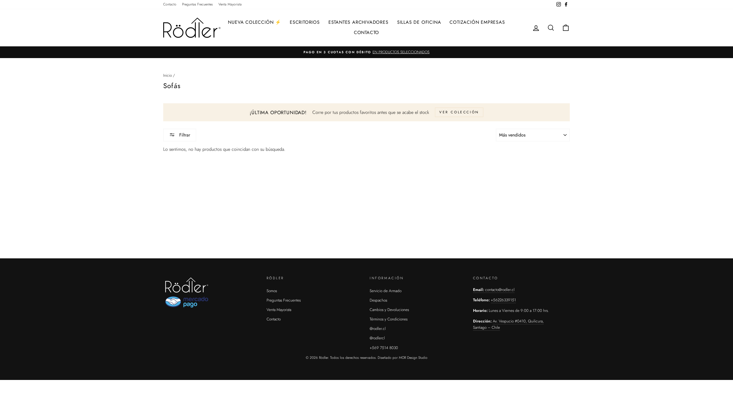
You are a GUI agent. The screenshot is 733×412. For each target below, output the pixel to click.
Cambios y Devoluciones (389, 309)
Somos (272, 291)
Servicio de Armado (385, 291)
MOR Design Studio (413, 357)
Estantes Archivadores (358, 22)
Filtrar (184, 135)
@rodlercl (377, 338)
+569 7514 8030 (384, 347)
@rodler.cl (378, 328)
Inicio (167, 75)
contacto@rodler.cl (500, 289)
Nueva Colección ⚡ (254, 22)
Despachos (378, 300)
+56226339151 (503, 300)
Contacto (169, 4)
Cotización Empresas (477, 22)
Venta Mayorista (230, 4)
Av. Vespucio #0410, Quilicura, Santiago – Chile (508, 324)
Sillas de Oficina (419, 22)
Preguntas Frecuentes (197, 4)
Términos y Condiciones (388, 319)
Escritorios (305, 22)
